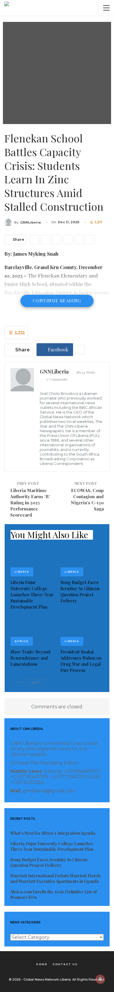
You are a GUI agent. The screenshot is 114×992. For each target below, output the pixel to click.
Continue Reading (57, 301)
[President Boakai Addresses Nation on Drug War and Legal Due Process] (82, 631)
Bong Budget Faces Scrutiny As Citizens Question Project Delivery (49, 862)
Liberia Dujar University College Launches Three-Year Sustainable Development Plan (51, 846)
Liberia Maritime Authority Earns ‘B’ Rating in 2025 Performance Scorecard (30, 502)
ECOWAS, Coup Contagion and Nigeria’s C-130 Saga (87, 499)
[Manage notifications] (100, 979)
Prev (21, 683)
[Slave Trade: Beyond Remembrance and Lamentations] (32, 631)
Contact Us (65, 964)
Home (41, 964)
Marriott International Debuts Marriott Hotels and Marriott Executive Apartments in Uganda (55, 878)
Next (36, 683)
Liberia (22, 571)
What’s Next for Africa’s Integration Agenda (52, 833)
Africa (22, 641)
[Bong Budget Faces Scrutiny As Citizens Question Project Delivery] (82, 561)
